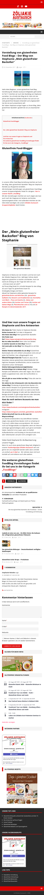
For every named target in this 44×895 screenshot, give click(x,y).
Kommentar (6, 605)
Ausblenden (28, 118)
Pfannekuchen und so (21, 305)
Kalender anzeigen (8, 722)
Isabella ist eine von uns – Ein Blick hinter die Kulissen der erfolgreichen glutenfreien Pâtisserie (21, 534)
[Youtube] (26, 6)
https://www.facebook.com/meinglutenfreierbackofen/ (21, 407)
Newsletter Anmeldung (11, 875)
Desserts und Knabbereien (20, 298)
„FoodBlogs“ (9, 469)
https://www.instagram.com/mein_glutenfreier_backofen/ (22, 412)
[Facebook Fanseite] (18, 6)
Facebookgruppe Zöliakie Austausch (20, 447)
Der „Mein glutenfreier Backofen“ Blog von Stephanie (20, 130)
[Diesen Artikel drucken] (22, 475)
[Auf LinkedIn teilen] (11, 475)
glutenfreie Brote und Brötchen (13, 295)
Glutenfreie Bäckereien (10, 879)
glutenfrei (22, 481)
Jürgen (20, 67)
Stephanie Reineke (8, 573)
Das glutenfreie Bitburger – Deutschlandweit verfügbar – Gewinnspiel (22, 550)
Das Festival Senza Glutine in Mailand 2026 (23, 701)
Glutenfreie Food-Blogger (11, 121)
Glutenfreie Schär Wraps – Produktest (15, 560)
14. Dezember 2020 (9, 553)
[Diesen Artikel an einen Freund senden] (18, 475)
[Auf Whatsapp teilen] (25, 475)
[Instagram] (22, 6)
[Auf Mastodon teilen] (29, 475)
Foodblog (11, 481)
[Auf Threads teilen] (40, 475)
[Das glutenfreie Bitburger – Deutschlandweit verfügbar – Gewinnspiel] (6, 543)
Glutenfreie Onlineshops (11, 877)
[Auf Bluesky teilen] (36, 475)
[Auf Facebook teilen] (4, 475)
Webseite (5, 632)
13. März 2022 (7, 537)
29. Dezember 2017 (9, 67)
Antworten (8, 590)
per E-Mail (14, 452)
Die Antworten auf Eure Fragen (13, 820)
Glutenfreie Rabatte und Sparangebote (15, 826)
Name (4, 620)
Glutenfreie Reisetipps (10, 824)
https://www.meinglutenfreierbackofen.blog (20, 339)
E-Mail (4, 626)
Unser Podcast (8, 822)
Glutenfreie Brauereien (10, 881)
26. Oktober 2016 (8, 562)
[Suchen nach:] (22, 36)
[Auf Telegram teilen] (32, 475)
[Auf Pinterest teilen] (14, 475)
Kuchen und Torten (22, 302)
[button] (41, 2)
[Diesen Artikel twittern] (7, 475)
